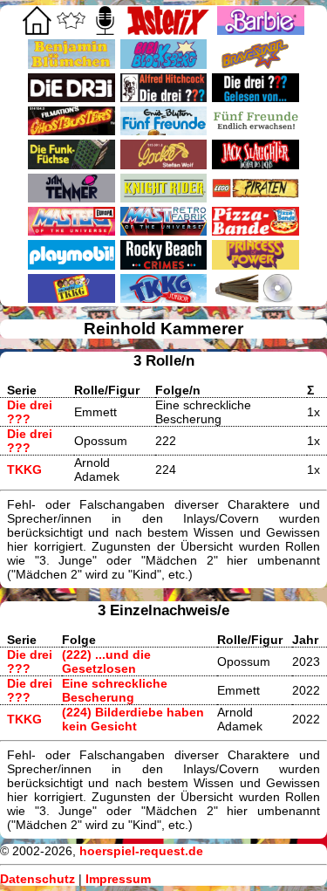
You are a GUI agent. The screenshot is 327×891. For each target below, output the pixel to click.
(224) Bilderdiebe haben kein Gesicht (133, 719)
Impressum (118, 879)
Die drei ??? (29, 412)
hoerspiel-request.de (141, 851)
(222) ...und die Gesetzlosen (106, 661)
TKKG (24, 469)
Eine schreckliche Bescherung (114, 690)
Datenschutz (37, 879)
